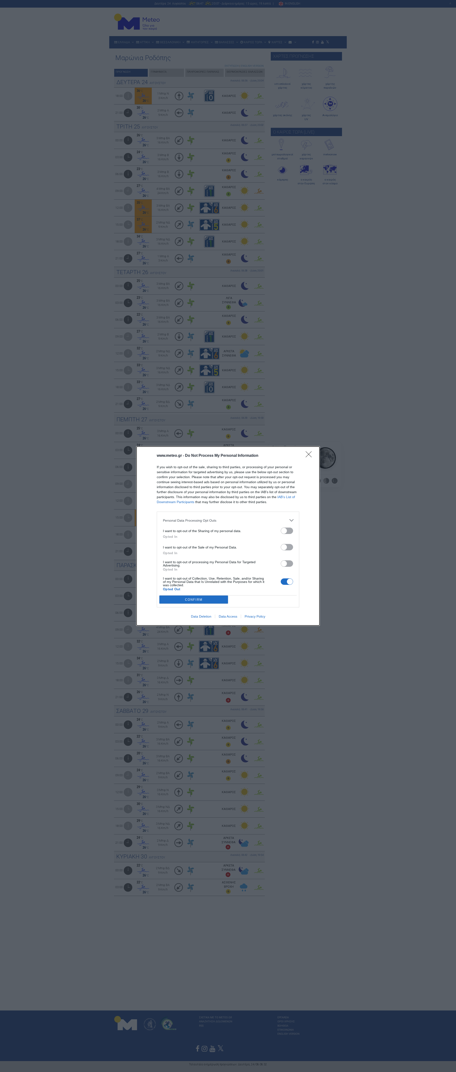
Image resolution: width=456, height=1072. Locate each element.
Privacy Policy (255, 616)
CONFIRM (194, 599)
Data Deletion (201, 616)
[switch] (287, 531)
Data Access (228, 616)
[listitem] (228, 520)
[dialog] (228, 536)
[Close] (310, 455)
